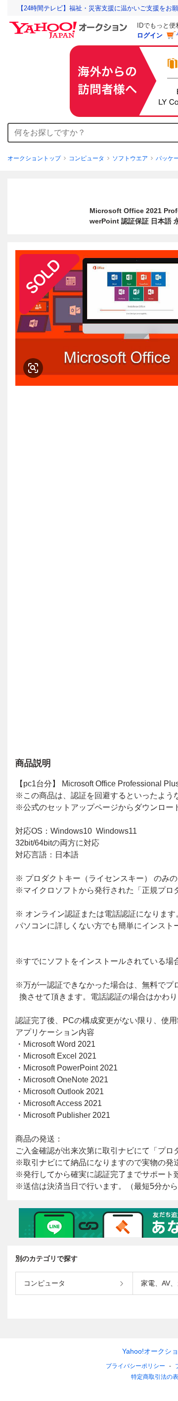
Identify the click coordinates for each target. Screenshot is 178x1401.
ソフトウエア (130, 158)
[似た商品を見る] (33, 368)
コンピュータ (86, 158)
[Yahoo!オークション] (69, 24)
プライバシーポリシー (135, 1366)
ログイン (150, 35)
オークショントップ (34, 158)
